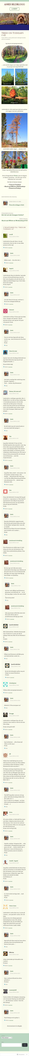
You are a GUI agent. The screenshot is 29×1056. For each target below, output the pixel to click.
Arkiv (3, 1036)
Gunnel (11, 309)
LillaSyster (12, 683)
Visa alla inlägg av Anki (16, 205)
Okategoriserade (21, 37)
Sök (2, 1042)
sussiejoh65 (13, 990)
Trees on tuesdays (5, 39)
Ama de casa (13, 351)
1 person (10, 247)
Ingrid (11, 268)
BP (10, 754)
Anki (10, 37)
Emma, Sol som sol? (15, 391)
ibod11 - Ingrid (13, 861)
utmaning (14, 196)
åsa (10, 490)
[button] (7, 77)
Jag (10, 436)
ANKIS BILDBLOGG (14, 4)
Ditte (10, 812)
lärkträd (7, 196)
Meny (15, 9)
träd (10, 196)
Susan (16, 175)
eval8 (11, 234)
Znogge (11, 713)
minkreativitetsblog (15, 540)
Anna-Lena (12, 905)
